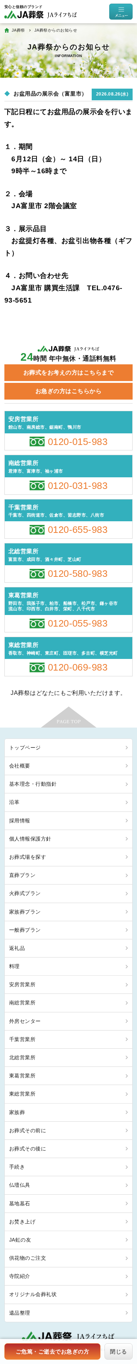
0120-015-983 (78, 441)
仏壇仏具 (19, 1185)
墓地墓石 (19, 1203)
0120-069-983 (78, 667)
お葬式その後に (27, 1148)
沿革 (14, 802)
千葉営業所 (22, 1039)
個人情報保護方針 (30, 839)
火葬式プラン (25, 893)
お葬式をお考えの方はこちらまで (68, 372)
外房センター (25, 1021)
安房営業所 (22, 984)
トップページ (25, 747)
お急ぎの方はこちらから (68, 391)
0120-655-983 (78, 529)
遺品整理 (19, 1313)
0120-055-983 (78, 623)
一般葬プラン (25, 930)
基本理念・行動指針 (33, 784)
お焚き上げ (22, 1222)
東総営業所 (22, 1094)
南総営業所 (22, 1002)
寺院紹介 (19, 1276)
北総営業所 (22, 1057)
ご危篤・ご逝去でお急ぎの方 (52, 1351)
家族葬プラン (25, 912)
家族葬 (17, 1112)
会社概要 (19, 766)
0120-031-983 (78, 485)
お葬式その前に (27, 1130)
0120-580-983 (78, 573)
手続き (17, 1167)
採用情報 (19, 820)
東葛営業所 (22, 1075)
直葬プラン (22, 875)
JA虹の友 (20, 1240)
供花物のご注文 (27, 1258)
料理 (14, 966)
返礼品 (17, 948)
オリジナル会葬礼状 (33, 1294)
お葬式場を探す (27, 857)
